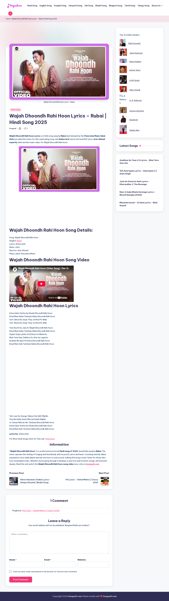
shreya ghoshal (136, 111)
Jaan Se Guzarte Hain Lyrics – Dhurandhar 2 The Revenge (135, 183)
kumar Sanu (134, 70)
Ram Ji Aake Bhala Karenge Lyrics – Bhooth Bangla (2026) (137, 193)
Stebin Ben (134, 130)
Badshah (133, 120)
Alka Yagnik (134, 90)
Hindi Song (15, 110)
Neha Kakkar (135, 61)
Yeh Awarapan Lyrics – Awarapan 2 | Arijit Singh (138, 172)
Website (81, 559)
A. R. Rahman (135, 100)
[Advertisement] (59, 38)
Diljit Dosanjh (134, 43)
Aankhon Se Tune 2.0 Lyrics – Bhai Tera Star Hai (139, 161)
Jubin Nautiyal (135, 53)
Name (13, 559)
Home (8, 19)
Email (47, 559)
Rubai (19, 241)
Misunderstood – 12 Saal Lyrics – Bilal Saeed (138, 204)
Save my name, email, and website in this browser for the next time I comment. (45, 571)
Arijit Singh (134, 80)
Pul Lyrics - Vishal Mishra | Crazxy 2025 (41, 510)
